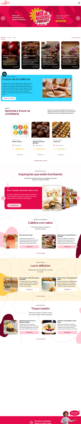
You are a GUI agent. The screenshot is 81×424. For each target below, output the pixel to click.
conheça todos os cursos (40, 160)
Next (78, 18)
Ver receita (14, 205)
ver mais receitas (76, 37)
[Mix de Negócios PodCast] (40, 16)
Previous (3, 18)
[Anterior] (3, 198)
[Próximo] (77, 198)
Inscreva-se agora (9, 98)
